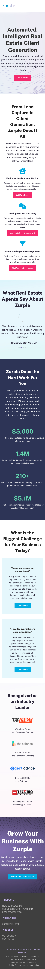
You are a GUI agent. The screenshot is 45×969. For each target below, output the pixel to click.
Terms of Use (31, 963)
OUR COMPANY (9, 939)
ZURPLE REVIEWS (10, 927)
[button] (41, 6)
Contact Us (34, 960)
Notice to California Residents (23, 966)
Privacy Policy (17, 963)
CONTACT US (8, 942)
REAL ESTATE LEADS (12, 916)
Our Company (12, 960)
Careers (24, 960)
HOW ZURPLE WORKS (12, 909)
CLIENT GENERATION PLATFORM (17, 912)
